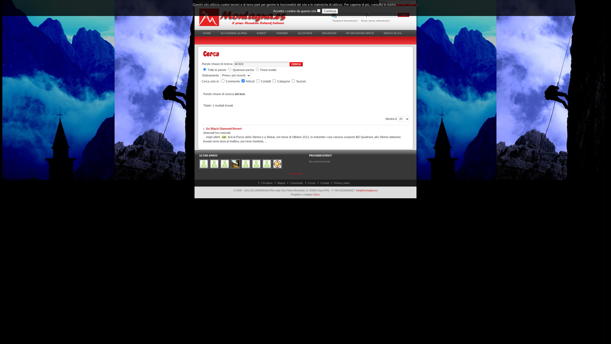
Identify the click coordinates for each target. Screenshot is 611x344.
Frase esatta (268, 70)
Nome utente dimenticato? (375, 20)
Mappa (281, 183)
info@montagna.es (367, 190)
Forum (312, 183)
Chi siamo (267, 183)
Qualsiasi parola (243, 70)
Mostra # (392, 119)
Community (296, 183)
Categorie (284, 81)
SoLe (317, 194)
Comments (233, 81)
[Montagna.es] (245, 17)
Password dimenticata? (345, 20)
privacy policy (407, 4)
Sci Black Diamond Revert (224, 128)
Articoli (250, 81)
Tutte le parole (217, 70)
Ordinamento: (211, 75)
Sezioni (301, 81)
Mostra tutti (295, 173)
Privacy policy (342, 183)
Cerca (296, 64)
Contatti (266, 81)
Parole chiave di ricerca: (217, 64)
